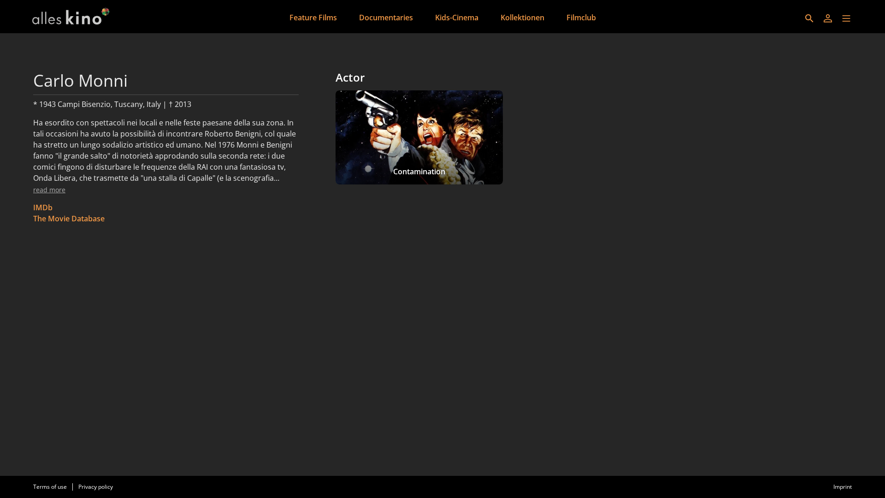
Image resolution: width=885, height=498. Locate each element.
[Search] (809, 18)
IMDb (43, 207)
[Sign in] (828, 18)
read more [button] (49, 189)
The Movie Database (69, 218)
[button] (846, 18)
